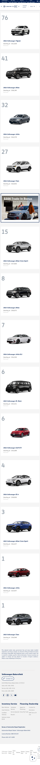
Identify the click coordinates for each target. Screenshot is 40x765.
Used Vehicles (5, 710)
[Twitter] (11, 695)
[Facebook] (3, 695)
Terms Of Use (14, 752)
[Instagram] (7, 695)
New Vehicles (5, 707)
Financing (24, 704)
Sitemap (18, 752)
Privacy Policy (10, 752)
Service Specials (15, 712)
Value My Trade (24, 712)
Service (14, 704)
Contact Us (9, 679)
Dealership (33, 704)
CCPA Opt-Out (31, 752)
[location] (37, 1)
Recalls (13, 714)
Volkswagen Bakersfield (5, 752)
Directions (32, 710)
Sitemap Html (23, 752)
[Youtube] (15, 695)
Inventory (6, 704)
